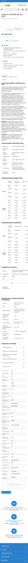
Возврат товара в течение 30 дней (14, 535)
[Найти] (18, 9)
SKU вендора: (10, 30)
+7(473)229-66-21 (22, 5)
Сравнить (17, 40)
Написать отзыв (18, 28)
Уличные (15, 18)
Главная (3, 18)
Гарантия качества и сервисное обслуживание (14, 521)
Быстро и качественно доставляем (14, 507)
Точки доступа (9, 18)
